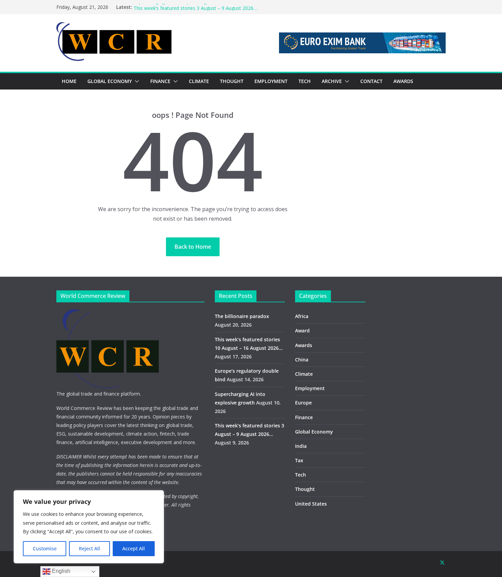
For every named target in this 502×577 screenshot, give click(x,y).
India (301, 446)
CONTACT (371, 81)
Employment (310, 388)
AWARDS (403, 81)
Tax (299, 460)
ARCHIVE (332, 81)
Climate (304, 374)
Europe (303, 402)
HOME (69, 81)
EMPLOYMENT (271, 81)
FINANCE (160, 81)
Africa (301, 316)
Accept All (133, 548)
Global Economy (314, 431)
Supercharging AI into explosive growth (177, 6)
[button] (135, 81)
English (60, 571)
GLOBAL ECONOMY (109, 81)
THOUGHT (231, 81)
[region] (89, 526)
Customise (45, 548)
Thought (305, 489)
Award (302, 330)
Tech (300, 474)
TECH (304, 81)
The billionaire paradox (242, 316)
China (301, 359)
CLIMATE (199, 81)
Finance (304, 417)
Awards (303, 345)
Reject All (89, 548)
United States (311, 503)
